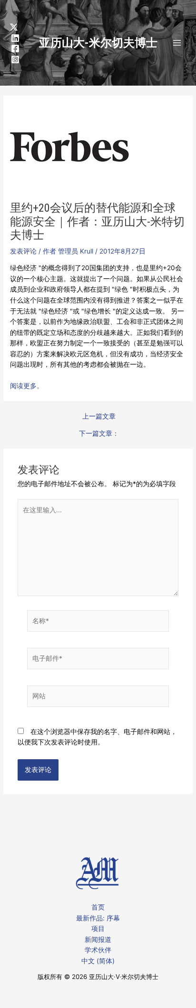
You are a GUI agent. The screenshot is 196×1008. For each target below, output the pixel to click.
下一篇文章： (99, 434)
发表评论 (23, 251)
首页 (98, 907)
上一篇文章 (99, 416)
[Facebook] (15, 48)
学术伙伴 (98, 950)
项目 (98, 928)
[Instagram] (15, 59)
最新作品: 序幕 (98, 918)
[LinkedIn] (15, 38)
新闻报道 (98, 939)
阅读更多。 (26, 386)
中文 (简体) (98, 961)
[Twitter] (14, 27)
